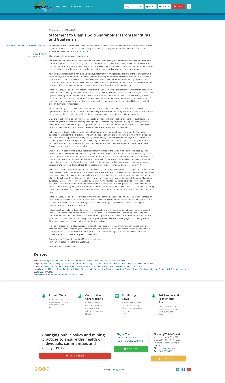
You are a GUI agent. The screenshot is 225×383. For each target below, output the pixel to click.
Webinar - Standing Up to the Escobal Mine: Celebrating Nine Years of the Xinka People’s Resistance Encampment (93, 263)
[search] (189, 6)
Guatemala (11, 46)
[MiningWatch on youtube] (189, 369)
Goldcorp (42, 46)
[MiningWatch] (43, 6)
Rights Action (82, 51)
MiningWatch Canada (168, 334)
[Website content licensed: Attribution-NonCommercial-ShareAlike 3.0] (42, 369)
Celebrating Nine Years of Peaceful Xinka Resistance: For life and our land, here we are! (77, 260)
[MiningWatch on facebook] (183, 369)
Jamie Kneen (39, 54)
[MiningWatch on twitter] (177, 369)
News (65, 6)
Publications (76, 6)
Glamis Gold (31, 46)
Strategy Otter (117, 369)
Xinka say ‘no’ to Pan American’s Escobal (56, 274)
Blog (58, 6)
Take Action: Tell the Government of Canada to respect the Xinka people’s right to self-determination (87, 266)
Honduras (21, 46)
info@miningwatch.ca (165, 348)
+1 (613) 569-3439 (164, 351)
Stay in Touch (124, 334)
